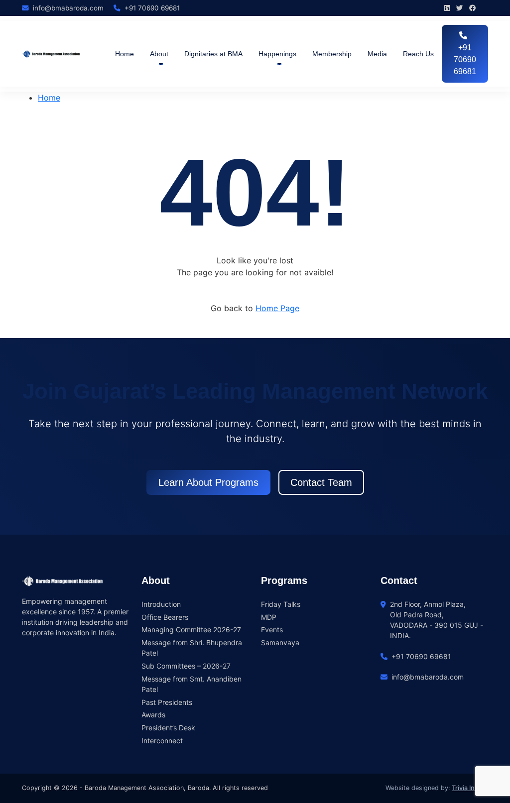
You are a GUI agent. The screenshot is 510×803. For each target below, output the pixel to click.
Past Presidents (166, 702)
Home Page (277, 308)
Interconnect (162, 740)
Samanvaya (280, 642)
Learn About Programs (208, 482)
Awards (153, 714)
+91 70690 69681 (465, 59)
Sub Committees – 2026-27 (186, 666)
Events (272, 629)
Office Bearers (164, 617)
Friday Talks (280, 604)
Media (377, 54)
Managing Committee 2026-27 (191, 629)
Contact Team (321, 482)
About (159, 54)
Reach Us (418, 54)
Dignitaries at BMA (213, 54)
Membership (332, 54)
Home (124, 54)
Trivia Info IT (470, 788)
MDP (268, 617)
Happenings (277, 54)
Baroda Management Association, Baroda (147, 788)
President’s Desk (168, 727)
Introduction (161, 604)
